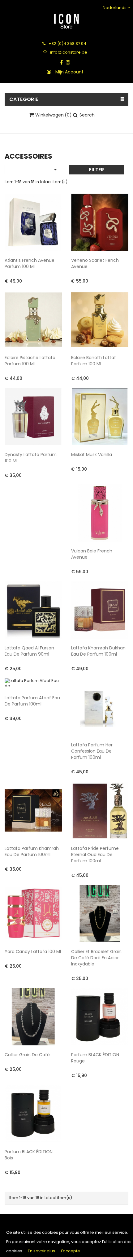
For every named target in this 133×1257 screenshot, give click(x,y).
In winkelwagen (25, 280)
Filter (96, 169)
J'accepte (70, 1251)
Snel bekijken (52, 241)
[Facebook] (61, 62)
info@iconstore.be (68, 52)
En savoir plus (41, 1251)
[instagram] (68, 62)
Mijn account (69, 72)
